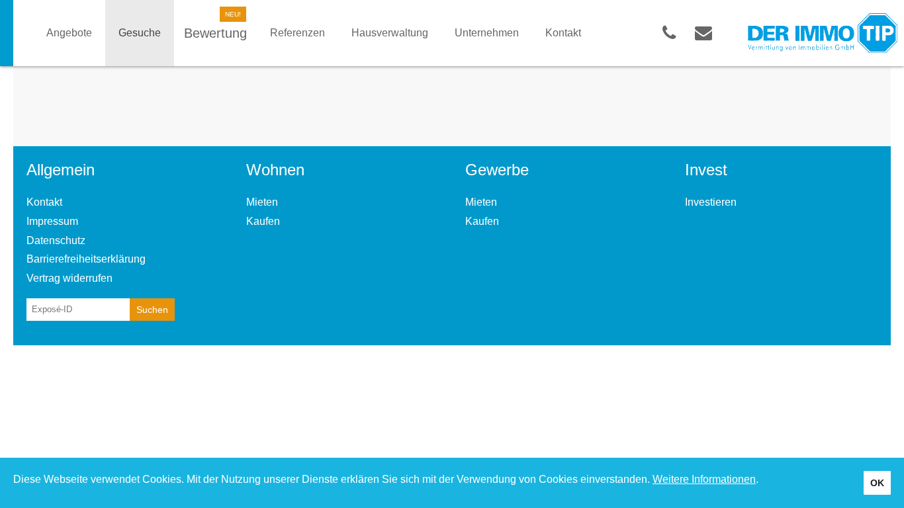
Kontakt (44, 202)
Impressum (52, 221)
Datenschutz (55, 240)
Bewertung (215, 33)
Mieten (262, 202)
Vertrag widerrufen (69, 278)
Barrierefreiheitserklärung (86, 259)
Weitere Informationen (704, 479)
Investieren (711, 202)
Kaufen (263, 221)
